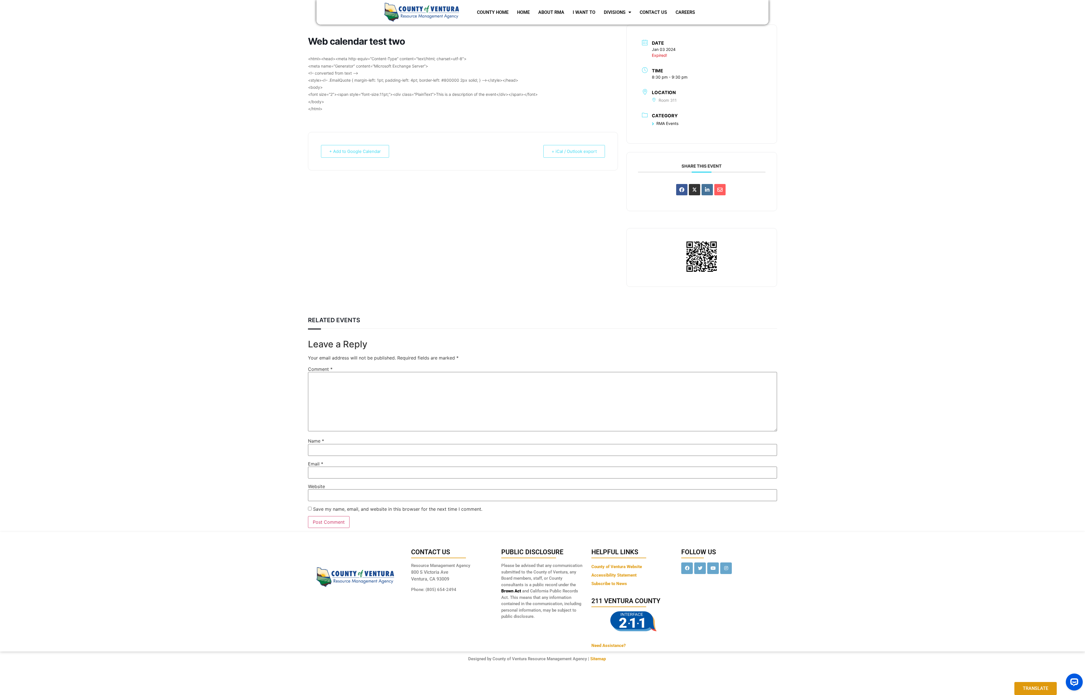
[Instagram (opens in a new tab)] (726, 568)
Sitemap (598, 658)
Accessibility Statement (614, 575)
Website (316, 486)
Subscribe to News (609, 583)
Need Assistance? (608, 645)
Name (316, 441)
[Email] (720, 189)
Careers (685, 12)
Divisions (615, 12)
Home (523, 12)
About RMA (551, 12)
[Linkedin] (707, 189)
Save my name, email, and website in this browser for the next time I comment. (397, 509)
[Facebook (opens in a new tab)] (687, 568)
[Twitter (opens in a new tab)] (700, 568)
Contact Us (653, 12)
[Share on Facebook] (681, 189)
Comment (320, 369)
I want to (584, 12)
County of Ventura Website (616, 566)
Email (315, 464)
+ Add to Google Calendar (355, 151)
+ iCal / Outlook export (574, 151)
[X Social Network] (694, 189)
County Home (493, 12)
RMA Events (667, 123)
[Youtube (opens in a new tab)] (713, 568)
